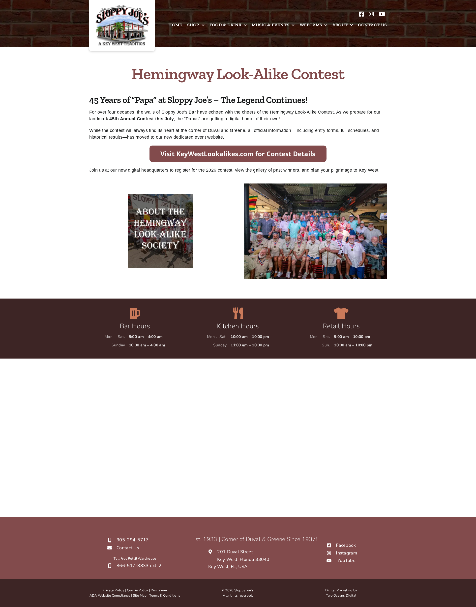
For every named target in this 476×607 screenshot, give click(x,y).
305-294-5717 (133, 540)
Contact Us (128, 548)
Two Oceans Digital (341, 595)
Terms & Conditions (164, 595)
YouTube (346, 560)
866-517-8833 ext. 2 (139, 566)
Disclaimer (159, 590)
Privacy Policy (113, 590)
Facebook (346, 545)
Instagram (346, 553)
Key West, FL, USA (228, 567)
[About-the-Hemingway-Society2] (160, 196)
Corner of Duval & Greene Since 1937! (269, 539)
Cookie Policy (137, 590)
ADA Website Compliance (109, 595)
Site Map (140, 595)
